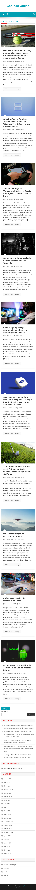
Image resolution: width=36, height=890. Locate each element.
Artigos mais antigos (7, 709)
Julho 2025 (7, 804)
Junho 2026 (7, 779)
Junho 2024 (7, 843)
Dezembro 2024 (8, 821)
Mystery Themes (24, 886)
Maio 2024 (7, 846)
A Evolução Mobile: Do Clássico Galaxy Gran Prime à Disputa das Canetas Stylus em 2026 (17, 756)
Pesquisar (4, 711)
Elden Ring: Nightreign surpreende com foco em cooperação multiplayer (15, 330)
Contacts (18, 888)
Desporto (6, 868)
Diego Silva (20, 61)
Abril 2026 (7, 786)
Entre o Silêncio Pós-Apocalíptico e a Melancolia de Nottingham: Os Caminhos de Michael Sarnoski (19, 727)
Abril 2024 (7, 850)
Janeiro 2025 (8, 818)
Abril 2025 (7, 811)
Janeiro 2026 (8, 793)
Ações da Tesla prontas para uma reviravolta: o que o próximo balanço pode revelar (18, 741)
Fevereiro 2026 (8, 789)
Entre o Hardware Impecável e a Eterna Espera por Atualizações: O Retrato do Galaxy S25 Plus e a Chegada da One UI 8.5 (19, 734)
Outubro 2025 (8, 796)
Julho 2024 (7, 839)
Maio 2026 (7, 782)
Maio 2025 (7, 807)
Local (5, 872)
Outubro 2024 (8, 828)
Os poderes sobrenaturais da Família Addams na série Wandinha (17, 260)
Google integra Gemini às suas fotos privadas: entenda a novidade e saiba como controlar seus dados (18, 748)
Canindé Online (18, 6)
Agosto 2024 (7, 836)
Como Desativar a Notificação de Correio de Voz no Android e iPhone (18, 667)
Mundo (6, 875)
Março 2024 (7, 853)
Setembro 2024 (8, 832)
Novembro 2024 (8, 825)
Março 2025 (7, 814)
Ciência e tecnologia (10, 864)
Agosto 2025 (7, 800)
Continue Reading (13, 89)
